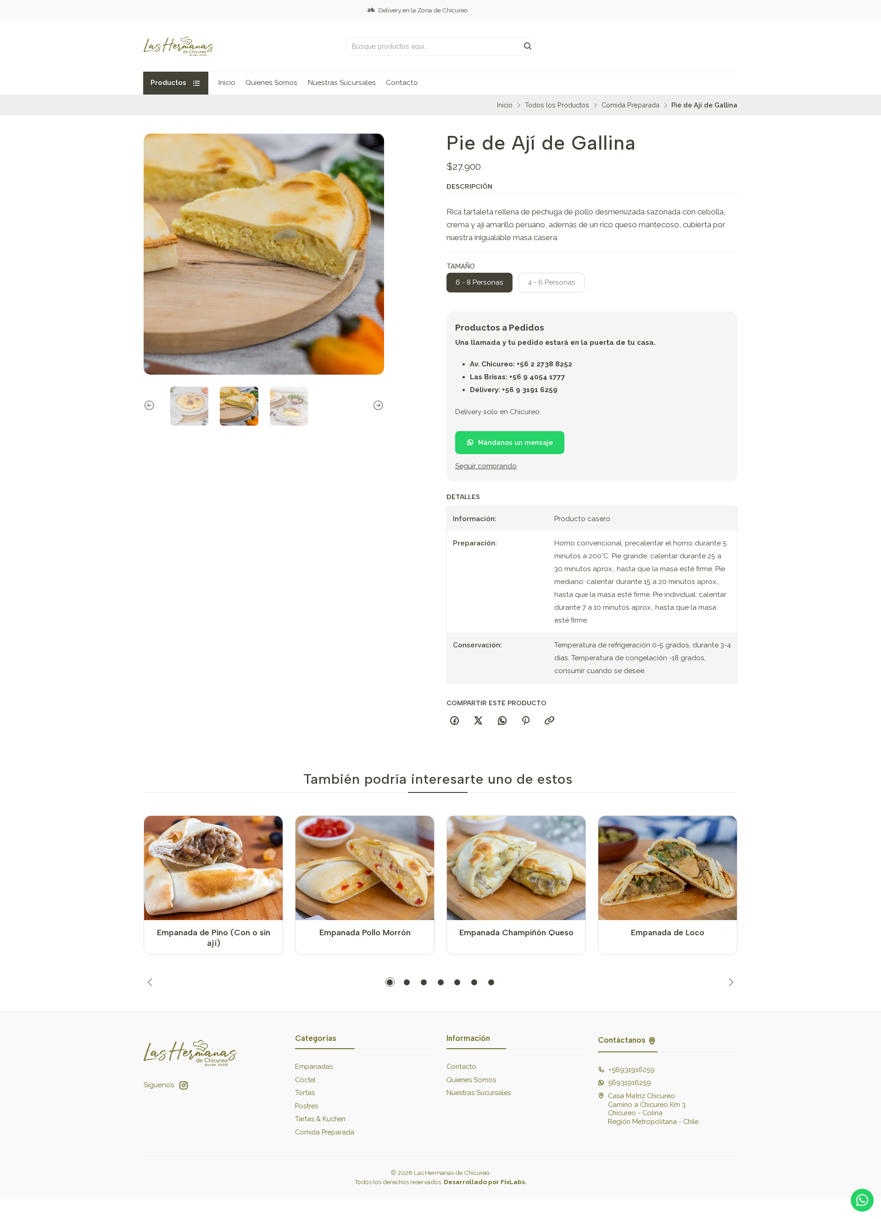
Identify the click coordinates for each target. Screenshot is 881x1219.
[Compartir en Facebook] (454, 721)
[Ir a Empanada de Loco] (667, 868)
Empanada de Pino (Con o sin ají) (213, 937)
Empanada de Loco (667, 932)
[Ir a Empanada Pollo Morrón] (365, 868)
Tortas (305, 1092)
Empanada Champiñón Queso (516, 932)
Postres (306, 1106)
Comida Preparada (630, 105)
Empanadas (314, 1066)
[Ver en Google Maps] (652, 1039)
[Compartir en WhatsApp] (502, 721)
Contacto (402, 83)
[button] (390, 982)
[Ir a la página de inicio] (179, 46)
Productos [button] (168, 83)
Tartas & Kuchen (320, 1119)
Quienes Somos (271, 83)
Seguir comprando (486, 466)
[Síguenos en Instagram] (183, 1085)
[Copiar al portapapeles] (549, 721)
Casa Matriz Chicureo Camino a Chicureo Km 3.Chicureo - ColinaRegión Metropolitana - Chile (653, 1108)
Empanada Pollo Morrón (365, 932)
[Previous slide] (150, 406)
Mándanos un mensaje (515, 443)
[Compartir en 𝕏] (478, 721)
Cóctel (305, 1080)
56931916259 (629, 1082)
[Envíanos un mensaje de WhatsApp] (862, 1200)
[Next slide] (377, 406)
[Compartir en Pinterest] (526, 721)
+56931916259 (631, 1069)
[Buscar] (527, 46)
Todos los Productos (557, 105)
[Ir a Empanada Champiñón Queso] (516, 868)
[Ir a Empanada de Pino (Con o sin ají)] (213, 868)
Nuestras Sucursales (342, 83)
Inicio (226, 83)
